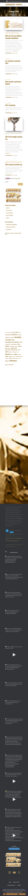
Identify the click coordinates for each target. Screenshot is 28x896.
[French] (9, 178)
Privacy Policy (16, 882)
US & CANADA (9, 210)
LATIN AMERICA (9, 213)
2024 (16, 332)
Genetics (20, 346)
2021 (8, 332)
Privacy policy (22, 894)
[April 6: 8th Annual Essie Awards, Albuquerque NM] (14, 618)
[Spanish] (19, 178)
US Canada (17, 33)
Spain (6, 356)
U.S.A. (10, 358)
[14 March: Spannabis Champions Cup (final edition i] (14, 835)
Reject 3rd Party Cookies (12, 894)
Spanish (10, 356)
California (7, 337)
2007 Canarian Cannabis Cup (13, 164)
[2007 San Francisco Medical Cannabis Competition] (14, 24)
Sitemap (19, 885)
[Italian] (13, 178)
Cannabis (17, 337)
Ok (4, 894)
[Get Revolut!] (14, 454)
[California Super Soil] (14, 381)
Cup (19, 344)
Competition (7, 344)
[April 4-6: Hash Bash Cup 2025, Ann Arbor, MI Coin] (14, 673)
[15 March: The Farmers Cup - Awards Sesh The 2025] (14, 817)
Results (8, 354)
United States (15, 358)
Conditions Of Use (11, 885)
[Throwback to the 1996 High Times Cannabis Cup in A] (14, 600)
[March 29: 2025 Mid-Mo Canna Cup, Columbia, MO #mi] (14, 709)
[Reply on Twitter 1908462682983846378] (6, 543)
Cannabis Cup (9, 340)
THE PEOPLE (8, 229)
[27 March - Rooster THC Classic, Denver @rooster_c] (14, 654)
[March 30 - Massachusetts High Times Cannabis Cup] (14, 636)
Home (10, 882)
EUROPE (7, 208)
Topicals (7, 358)
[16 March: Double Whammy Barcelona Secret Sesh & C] (14, 781)
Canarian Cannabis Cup (15, 161)
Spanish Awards (19, 162)
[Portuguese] (17, 178)
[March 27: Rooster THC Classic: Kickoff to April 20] (14, 745)
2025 (19, 332)
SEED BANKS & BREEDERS (11, 224)
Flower (16, 346)
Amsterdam (8, 334)
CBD (21, 342)
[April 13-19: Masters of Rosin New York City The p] (14, 582)
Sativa (16, 354)
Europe (11, 133)
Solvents (19, 354)
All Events (7, 32)
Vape (19, 358)
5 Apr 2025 (18, 546)
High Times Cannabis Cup (11, 349)
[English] (8, 178)
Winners (13, 361)
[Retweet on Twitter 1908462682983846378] (8, 543)
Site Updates (8, 79)
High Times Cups (13, 32)
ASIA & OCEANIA (9, 215)
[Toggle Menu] (24, 4)
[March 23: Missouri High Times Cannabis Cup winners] (14, 691)
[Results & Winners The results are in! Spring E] (14, 799)
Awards (14, 334)
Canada (11, 337)
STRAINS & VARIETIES (10, 227)
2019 (6, 332)
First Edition (12, 346)
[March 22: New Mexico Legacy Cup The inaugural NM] (14, 763)
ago (14, 53)
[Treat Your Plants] (14, 281)
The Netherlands (18, 356)
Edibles (7, 346)
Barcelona (19, 334)
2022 (11, 332)
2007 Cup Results (10, 105)
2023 (13, 332)
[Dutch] (6, 178)
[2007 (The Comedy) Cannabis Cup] (14, 124)
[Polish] (15, 178)
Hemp (9, 348)
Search (6, 181)
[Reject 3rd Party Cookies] (26, 892)
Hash (6, 348)
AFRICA (7, 217)
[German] (11, 178)
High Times (14, 348)
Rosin (12, 354)
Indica (7, 352)
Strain (13, 356)
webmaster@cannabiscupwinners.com (15, 1)
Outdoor (14, 351)
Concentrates (14, 344)
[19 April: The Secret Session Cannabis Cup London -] (14, 564)
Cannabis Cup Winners (12, 342)
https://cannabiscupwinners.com (12, 540)
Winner (7, 361)
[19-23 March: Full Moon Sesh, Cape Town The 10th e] (14, 727)
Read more (16, 51)
